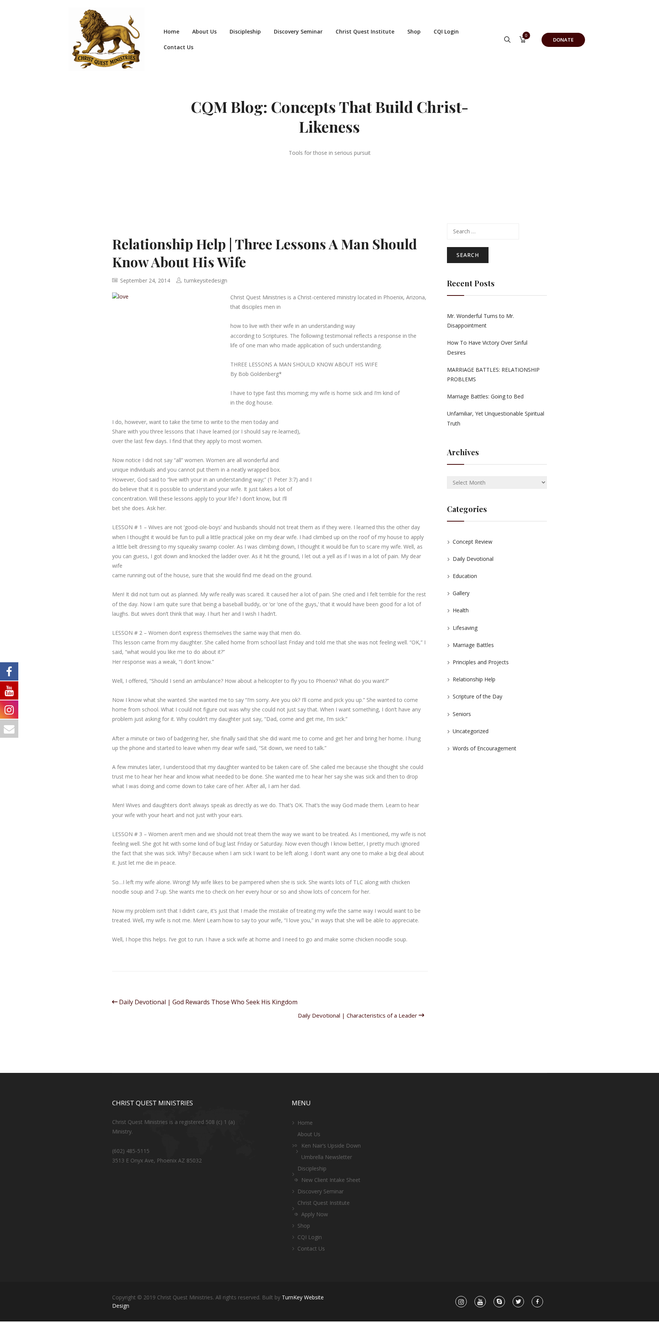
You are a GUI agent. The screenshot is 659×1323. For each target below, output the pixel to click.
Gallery (461, 593)
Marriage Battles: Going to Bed (485, 396)
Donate (563, 39)
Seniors (462, 714)
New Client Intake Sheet (330, 1179)
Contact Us (178, 47)
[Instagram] (461, 1301)
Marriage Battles (473, 645)
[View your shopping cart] (522, 40)
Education (465, 576)
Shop (414, 31)
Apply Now (314, 1214)
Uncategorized (471, 731)
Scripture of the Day (477, 696)
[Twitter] (518, 1301)
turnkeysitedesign (205, 280)
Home (171, 31)
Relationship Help (474, 679)
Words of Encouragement (484, 748)
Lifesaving (465, 627)
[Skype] (499, 1301)
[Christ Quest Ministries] (106, 39)
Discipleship (245, 31)
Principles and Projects (481, 662)
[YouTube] (480, 1301)
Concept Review (472, 541)
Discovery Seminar (298, 31)
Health (461, 610)
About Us (204, 31)
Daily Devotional (473, 558)
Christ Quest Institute (365, 31)
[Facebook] (537, 1301)
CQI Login (446, 31)
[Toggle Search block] (507, 40)
